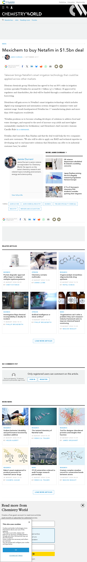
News (4, 44)
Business (48, 204)
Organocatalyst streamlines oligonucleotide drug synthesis (71, 277)
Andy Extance (12, 285)
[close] (82, 61)
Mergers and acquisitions (30, 209)
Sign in (32, 379)
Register (43, 379)
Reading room (25, 20)
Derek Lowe (39, 283)
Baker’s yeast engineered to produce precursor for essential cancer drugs (15, 472)
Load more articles (43, 341)
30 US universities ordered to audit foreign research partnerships (43, 472)
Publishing (62, 2)
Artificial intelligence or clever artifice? (41, 316)
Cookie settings (16, 555)
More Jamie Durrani (55, 152)
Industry (13, 209)
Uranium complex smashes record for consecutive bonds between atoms (71, 472)
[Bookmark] (61, 66)
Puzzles (34, 20)
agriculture (14, 204)
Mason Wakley (70, 329)
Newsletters (9, 20)
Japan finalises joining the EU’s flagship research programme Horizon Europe (72, 176)
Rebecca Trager (42, 438)
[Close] (29, 522)
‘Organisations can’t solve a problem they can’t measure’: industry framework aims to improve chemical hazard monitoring (71, 319)
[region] (16, 540)
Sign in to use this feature (72, 61)
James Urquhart (70, 440)
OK (16, 550)
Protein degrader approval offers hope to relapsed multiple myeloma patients (14, 277)
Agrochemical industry (32, 204)
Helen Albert (12, 440)
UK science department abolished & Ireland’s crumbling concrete (73, 162)
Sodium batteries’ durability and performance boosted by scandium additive (15, 432)
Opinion (35, 272)
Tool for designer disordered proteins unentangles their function (71, 432)
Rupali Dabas (69, 285)
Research (63, 272)
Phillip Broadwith (14, 324)
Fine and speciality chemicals (65, 204)
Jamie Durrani (16, 57)
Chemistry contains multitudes (39, 276)
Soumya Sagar (13, 480)
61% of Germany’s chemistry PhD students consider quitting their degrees (73, 190)
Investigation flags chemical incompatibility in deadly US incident (15, 317)
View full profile (17, 195)
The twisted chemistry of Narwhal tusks (42, 431)
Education (71, 2)
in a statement (23, 129)
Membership (80, 2)
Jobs (16, 20)
